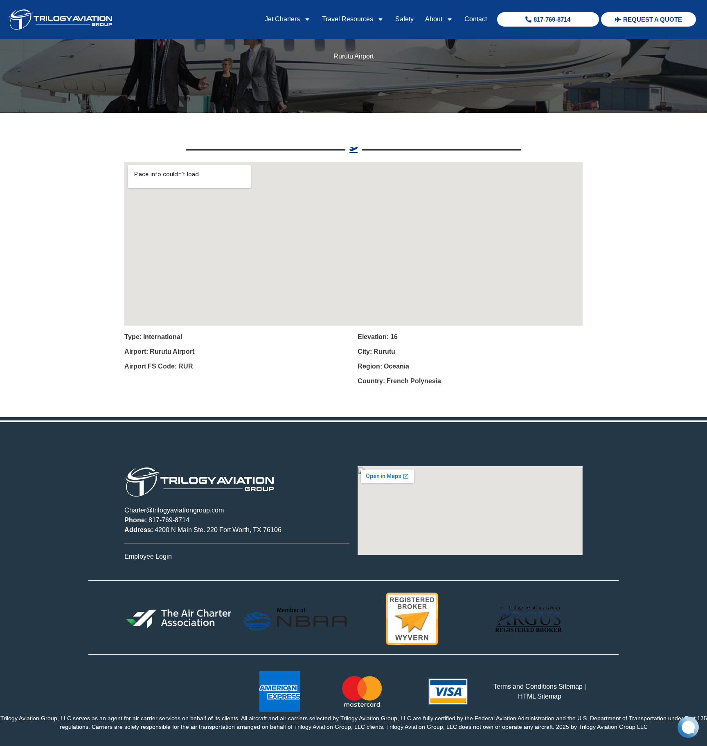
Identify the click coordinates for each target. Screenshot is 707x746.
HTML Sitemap (539, 696)
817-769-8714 (156, 520)
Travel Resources (347, 19)
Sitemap (570, 686)
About (433, 19)
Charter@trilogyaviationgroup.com (174, 510)
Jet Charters (282, 19)
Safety (404, 19)
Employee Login (148, 556)
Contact (475, 19)
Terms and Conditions (525, 686)
